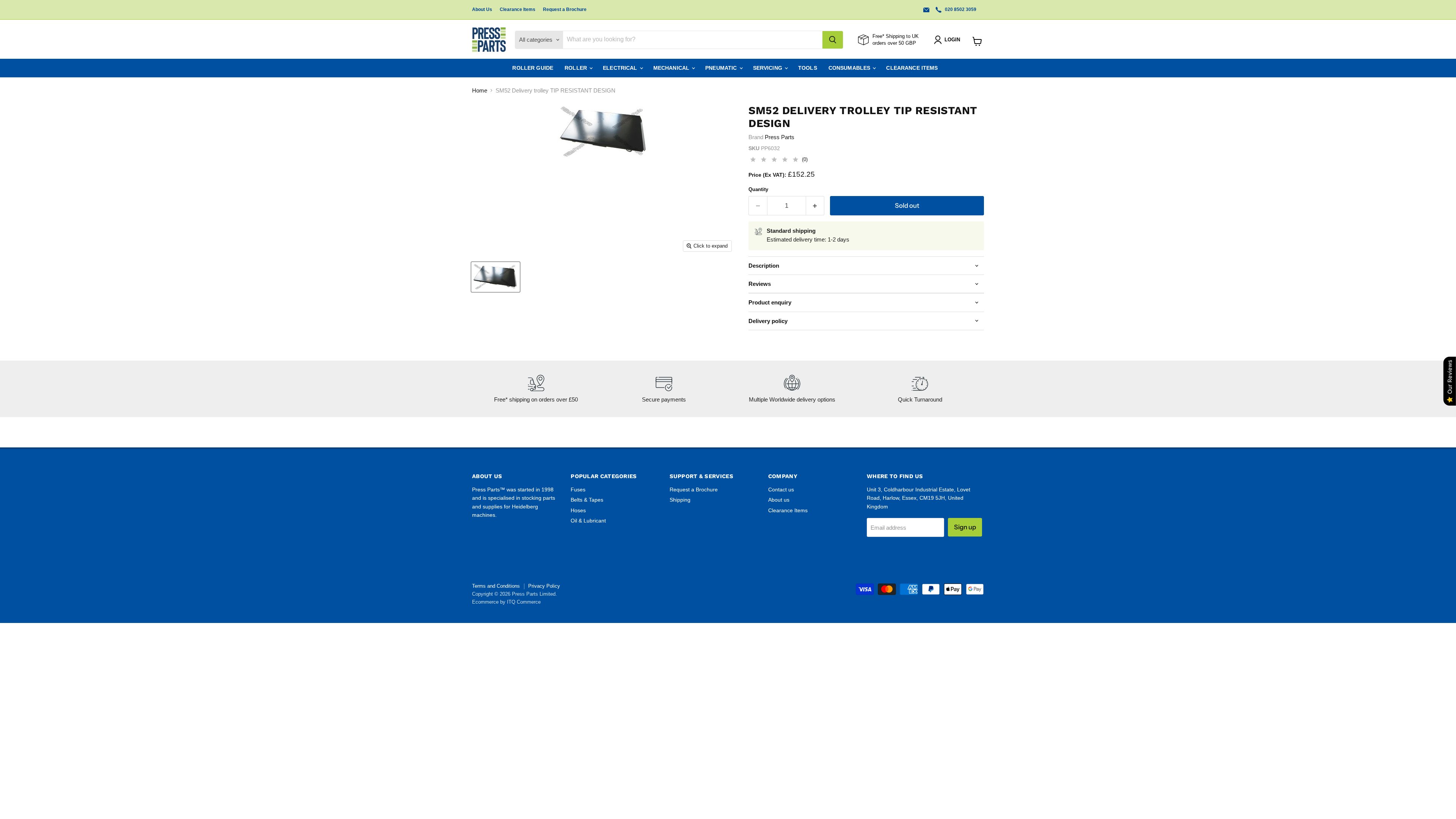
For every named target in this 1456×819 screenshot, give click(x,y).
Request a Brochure (565, 9)
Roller (576, 68)
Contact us (781, 489)
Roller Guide (532, 68)
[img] (774, 161)
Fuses (578, 489)
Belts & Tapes (587, 500)
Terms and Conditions (496, 586)
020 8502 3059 (960, 9)
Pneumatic (721, 68)
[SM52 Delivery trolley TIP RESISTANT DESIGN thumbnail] (495, 277)
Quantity (758, 189)
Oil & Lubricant (588, 521)
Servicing (768, 68)
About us (778, 500)
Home (479, 90)
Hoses (578, 510)
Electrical (621, 68)
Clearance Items (517, 9)
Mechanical (672, 68)
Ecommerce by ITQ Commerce (506, 602)
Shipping (680, 500)
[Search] (832, 40)
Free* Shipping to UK (895, 36)
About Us (482, 9)
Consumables (850, 68)
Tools (807, 68)
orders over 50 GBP (894, 43)
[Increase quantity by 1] (815, 205)
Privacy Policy (544, 586)
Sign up (965, 527)
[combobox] (692, 40)
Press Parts (779, 137)
